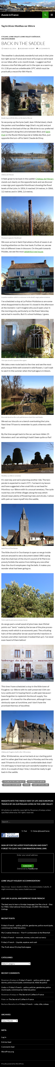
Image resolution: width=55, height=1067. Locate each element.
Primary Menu (52, 15)
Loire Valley (14, 37)
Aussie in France (10, 14)
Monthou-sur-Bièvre (12, 785)
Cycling (4, 37)
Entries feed (6, 1042)
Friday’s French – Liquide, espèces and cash (19, 942)
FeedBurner (33, 868)
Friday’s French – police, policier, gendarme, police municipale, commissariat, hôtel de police (25, 981)
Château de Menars (45, 178)
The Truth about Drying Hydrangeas (16, 947)
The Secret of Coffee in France (31, 994)
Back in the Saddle (23, 43)
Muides (27, 785)
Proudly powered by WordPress (12, 1064)
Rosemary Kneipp (27, 48)
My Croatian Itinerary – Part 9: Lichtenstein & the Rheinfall (25, 932)
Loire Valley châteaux (30, 37)
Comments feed (7, 1047)
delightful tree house (33, 251)
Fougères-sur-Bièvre (36, 781)
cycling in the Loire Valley (14, 781)
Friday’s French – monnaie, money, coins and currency (23, 937)
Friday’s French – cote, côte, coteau (34, 1004)
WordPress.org (7, 1051)
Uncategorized (8, 39)
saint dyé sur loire (40, 785)
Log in (3, 1037)
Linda (3, 987)
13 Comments (44, 48)
